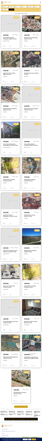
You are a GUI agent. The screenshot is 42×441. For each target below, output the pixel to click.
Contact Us (3, 437)
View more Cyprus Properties (21, 406)
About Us (3, 433)
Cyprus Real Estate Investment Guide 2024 (8, 431)
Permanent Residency (5, 435)
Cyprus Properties (4, 429)
